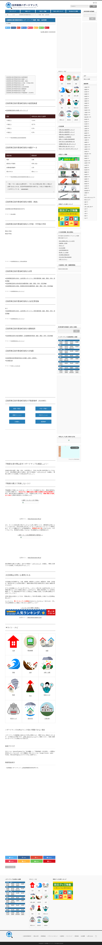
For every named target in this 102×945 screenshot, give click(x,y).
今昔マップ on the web (15, 365)
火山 (30, 695)
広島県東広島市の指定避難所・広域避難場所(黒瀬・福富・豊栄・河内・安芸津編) (29, 335)
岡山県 (71, 363)
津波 (13, 672)
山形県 (66, 343)
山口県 (60, 364)
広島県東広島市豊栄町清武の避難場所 (16, 89)
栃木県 (66, 346)
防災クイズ (27, 11)
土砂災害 (39, 902)
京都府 (66, 358)
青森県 (66, 341)
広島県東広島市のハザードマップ (17, 291)
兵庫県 (76, 358)
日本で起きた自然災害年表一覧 (67, 141)
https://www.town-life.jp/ (34, 519)
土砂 (30, 672)
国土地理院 (13, 214)
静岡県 (66, 355)
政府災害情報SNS (27, 936)
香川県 (66, 367)
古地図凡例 (9, 360)
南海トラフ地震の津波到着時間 (67, 139)
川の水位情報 (62, 248)
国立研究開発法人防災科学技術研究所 (18, 137)
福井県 (76, 351)
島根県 (66, 363)
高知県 (76, 367)
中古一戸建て (43, 408)
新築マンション (17, 415)
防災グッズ (13, 718)
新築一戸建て (17, 408)
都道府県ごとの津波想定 (65, 137)
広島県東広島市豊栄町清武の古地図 (15, 90)
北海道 (60, 341)
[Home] (7, 14)
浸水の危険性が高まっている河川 (67, 241)
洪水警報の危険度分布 (64, 254)
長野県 (66, 352)
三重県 (76, 355)
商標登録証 (43, 936)
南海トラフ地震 (87, 79)
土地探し (17, 421)
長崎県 (71, 370)
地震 (47, 650)
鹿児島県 (71, 372)
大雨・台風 (47, 672)
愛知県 (71, 355)
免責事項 (62, 936)
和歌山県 (66, 360)
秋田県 (60, 343)
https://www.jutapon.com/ (34, 617)
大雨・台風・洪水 (87, 206)
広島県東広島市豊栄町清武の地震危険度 (17, 77)
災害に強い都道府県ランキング (67, 129)
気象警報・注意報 (63, 243)
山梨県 (60, 352)
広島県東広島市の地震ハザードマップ (17, 110)
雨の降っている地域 (63, 252)
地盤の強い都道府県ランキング (67, 134)
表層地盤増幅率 (24, 189)
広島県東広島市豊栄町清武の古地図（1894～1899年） (21, 358)
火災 (85, 208)
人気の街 (47, 718)
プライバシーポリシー (53, 936)
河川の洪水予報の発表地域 (65, 257)
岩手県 (71, 341)
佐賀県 (66, 370)
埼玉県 (76, 346)
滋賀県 (60, 358)
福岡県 (60, 370)
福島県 (71, 343)
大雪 (85, 213)
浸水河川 (30, 718)
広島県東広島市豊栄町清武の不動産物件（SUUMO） (20, 92)
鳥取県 (60, 363)
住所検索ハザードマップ (49, 943)
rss (94, 3)
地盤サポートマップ (30, 176)
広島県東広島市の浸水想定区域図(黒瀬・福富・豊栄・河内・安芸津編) (26, 283)
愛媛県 (71, 367)
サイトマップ (69, 936)
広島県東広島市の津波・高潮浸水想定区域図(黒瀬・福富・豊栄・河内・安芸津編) (29, 286)
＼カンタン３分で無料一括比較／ (30, 608)
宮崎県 (66, 372)
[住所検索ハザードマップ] (22, 9)
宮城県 (76, 341)
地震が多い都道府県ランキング (67, 132)
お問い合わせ (90, 936)
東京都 (66, 348)
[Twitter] (96, 936)
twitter (96, 3)
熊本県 (76, 370)
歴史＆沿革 (36, 936)
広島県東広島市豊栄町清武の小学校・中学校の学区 (20, 83)
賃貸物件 (43, 421)
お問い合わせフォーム (29, 736)
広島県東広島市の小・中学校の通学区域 (19, 261)
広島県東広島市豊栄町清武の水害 (15, 85)
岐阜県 (60, 355)
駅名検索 (30, 650)
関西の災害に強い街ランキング (67, 146)
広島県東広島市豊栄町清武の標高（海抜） (17, 81)
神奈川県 (71, 348)
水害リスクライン (63, 259)
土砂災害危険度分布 (63, 250)
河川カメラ (61, 245)
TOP (13, 650)
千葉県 (60, 348)
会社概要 (83, 936)
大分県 (60, 372)
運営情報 (77, 936)
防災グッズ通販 (43, 11)
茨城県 (60, 346)
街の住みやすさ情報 (73, 11)
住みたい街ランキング (58, 11)
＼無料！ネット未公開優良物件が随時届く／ (30, 535)
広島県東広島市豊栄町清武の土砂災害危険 (17, 87)
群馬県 (71, 346)
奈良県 (60, 360)
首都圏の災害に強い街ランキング (67, 144)
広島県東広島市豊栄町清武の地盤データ (17, 79)
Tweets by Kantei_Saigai (63, 268)
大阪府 (71, 358)
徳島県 (60, 367)
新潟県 (60, 351)
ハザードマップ (12, 11)
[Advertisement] (53, 5)
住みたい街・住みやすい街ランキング (68, 148)
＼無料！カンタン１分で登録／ (30, 500)
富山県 (66, 351)
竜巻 (13, 695)
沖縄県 (85, 192)
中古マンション (43, 415)
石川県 (71, 351)
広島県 (9, 23)
